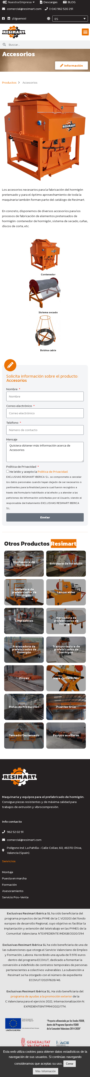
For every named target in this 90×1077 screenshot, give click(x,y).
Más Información (45, 1071)
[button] (85, 31)
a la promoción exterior (56, 996)
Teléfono (12, 422)
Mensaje (11, 439)
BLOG (71, 2)
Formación (9, 884)
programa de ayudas (25, 996)
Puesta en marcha (14, 878)
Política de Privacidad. (53, 471)
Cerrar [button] (69, 1063)
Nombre (12, 389)
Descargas (50, 2)
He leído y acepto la (44, 489)
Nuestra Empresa (19, 2)
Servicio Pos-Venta (15, 897)
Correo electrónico (19, 405)
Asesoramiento (12, 890)
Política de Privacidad (21, 466)
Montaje (7, 872)
